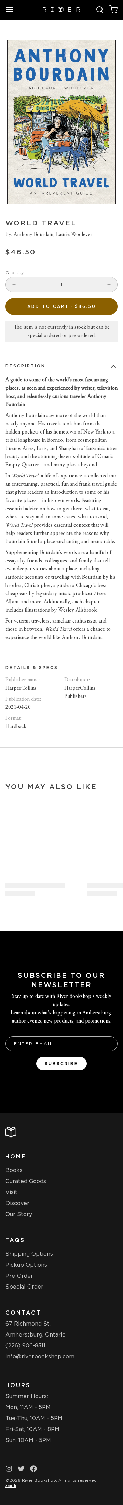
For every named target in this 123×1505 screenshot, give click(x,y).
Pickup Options (26, 1265)
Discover (17, 1203)
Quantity (14, 272)
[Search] (100, 9)
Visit (11, 1192)
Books (14, 1170)
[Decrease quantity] (14, 284)
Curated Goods (25, 1181)
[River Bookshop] (62, 9)
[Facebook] (33, 1468)
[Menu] (12, 9)
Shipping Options (29, 1254)
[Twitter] (21, 1468)
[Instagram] (8, 1468)
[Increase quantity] (109, 284)
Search (10, 1486)
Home (15, 1156)
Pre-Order (19, 1275)
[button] (61, 306)
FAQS (15, 1240)
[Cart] (113, 9)
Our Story (18, 1214)
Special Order (24, 1286)
